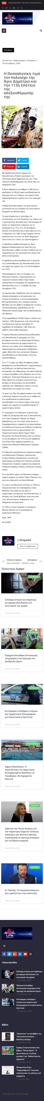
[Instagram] (10, 8)
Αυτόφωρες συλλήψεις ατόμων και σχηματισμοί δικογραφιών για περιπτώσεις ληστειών (21, 714)
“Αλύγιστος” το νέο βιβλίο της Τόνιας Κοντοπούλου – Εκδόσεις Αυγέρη (28, 1036)
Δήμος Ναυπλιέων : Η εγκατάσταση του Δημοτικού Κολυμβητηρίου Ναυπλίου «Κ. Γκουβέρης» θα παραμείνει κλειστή (20, 772)
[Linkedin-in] (21, 8)
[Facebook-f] (3, 8)
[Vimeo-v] (18, 8)
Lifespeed (25, 1094)
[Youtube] (14, 8)
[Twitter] (6, 8)
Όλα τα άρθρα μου (28, 546)
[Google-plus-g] (14, 954)
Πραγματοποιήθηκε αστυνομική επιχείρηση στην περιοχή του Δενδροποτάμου (21, 658)
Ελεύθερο (8, 50)
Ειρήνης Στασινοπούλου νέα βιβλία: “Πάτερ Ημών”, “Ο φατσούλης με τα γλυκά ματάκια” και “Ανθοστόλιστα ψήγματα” (28, 1053)
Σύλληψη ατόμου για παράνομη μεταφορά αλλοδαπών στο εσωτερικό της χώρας (20, 602)
